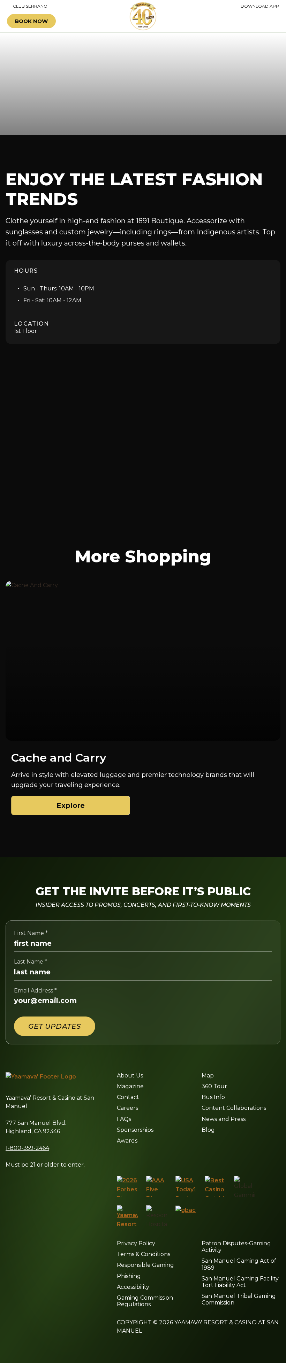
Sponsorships (135, 1130)
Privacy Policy (136, 1243)
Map (208, 1075)
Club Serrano (27, 6)
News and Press (224, 1119)
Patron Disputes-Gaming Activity (236, 1246)
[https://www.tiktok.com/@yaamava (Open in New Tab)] (200, 1158)
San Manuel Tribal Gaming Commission (239, 1299)
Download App (260, 6)
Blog (208, 1130)
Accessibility (133, 1287)
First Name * (31, 933)
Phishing (129, 1276)
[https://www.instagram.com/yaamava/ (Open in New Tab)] (134, 1158)
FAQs (124, 1119)
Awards (127, 1140)
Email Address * (35, 990)
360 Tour (214, 1086)
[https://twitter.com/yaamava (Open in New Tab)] (167, 1158)
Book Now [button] (31, 21)
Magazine (130, 1086)
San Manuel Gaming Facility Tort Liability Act (240, 1281)
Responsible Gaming (145, 1265)
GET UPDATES (54, 1026)
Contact (128, 1097)
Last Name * (30, 961)
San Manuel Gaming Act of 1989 (239, 1264)
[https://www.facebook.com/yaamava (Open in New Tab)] (119, 1158)
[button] (259, 21)
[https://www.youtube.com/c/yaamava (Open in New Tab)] (183, 1158)
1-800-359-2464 (27, 1148)
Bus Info (213, 1097)
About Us (130, 1075)
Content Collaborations (234, 1108)
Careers (127, 1108)
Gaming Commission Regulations (145, 1301)
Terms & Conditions (143, 1254)
